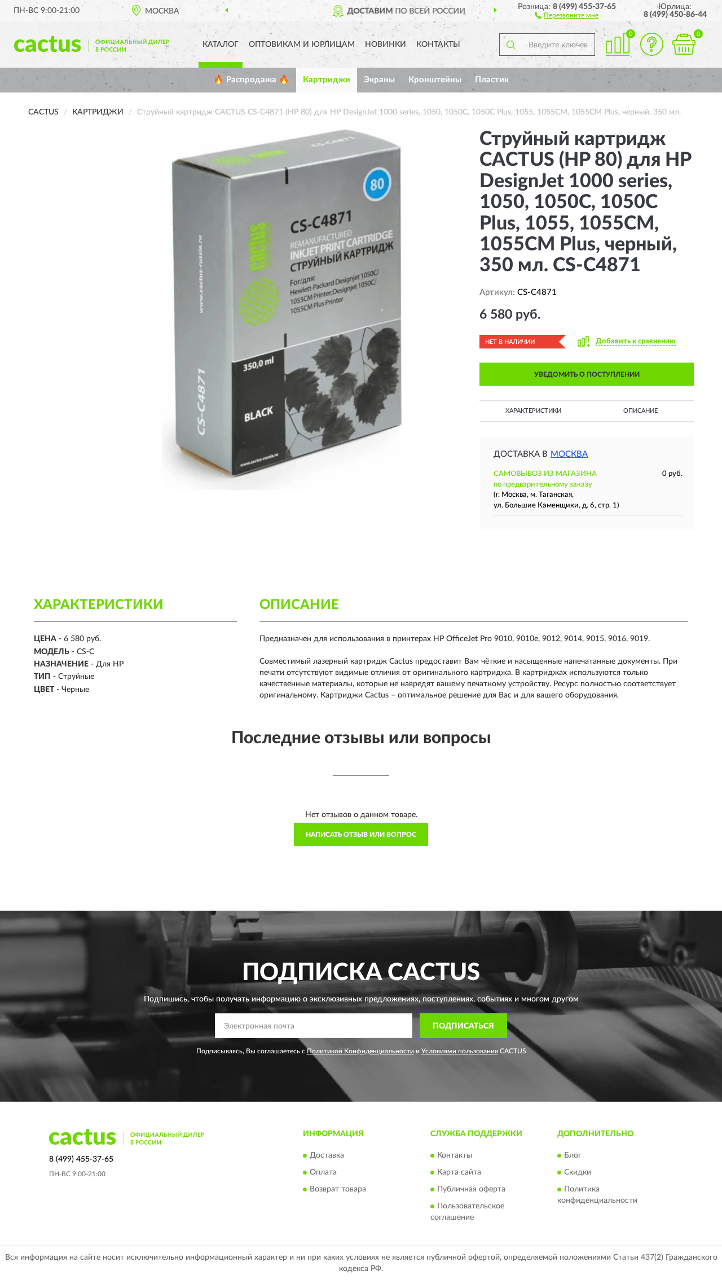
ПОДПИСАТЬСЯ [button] (463, 1026)
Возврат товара (338, 1189)
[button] (566, 14)
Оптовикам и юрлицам (302, 44)
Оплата (323, 1172)
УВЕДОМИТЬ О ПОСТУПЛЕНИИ (587, 374)
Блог (573, 1155)
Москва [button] (569, 454)
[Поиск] (510, 44)
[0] (683, 44)
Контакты (438, 44)
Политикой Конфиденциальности (360, 1051)
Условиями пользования (459, 1051)
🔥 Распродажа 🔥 (251, 80)
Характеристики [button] (533, 411)
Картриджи (326, 80)
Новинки (385, 44)
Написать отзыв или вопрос (361, 834)
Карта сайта (459, 1172)
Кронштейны (434, 80)
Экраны (379, 80)
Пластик (492, 80)
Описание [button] (640, 411)
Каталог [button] (220, 44)
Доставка (327, 1155)
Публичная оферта (471, 1189)
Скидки (577, 1172)
